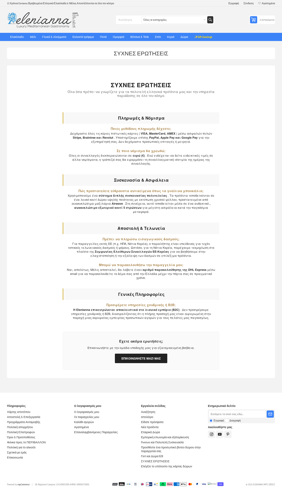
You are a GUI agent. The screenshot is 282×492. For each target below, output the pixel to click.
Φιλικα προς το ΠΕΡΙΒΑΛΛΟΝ (26, 442)
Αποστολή (270, 414)
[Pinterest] (228, 434)
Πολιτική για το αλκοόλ (21, 447)
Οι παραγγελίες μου (86, 417)
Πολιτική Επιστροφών (21, 432)
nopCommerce (23, 484)
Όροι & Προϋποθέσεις (21, 437)
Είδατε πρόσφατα (152, 422)
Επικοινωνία (15, 457)
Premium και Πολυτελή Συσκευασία (162, 442)
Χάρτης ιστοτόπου (18, 412)
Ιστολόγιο (147, 417)
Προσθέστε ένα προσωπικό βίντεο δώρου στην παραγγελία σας (171, 449)
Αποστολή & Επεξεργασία (23, 417)
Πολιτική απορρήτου (20, 427)
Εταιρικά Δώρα (150, 432)
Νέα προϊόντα (149, 427)
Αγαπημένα (81, 427)
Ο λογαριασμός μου (86, 412)
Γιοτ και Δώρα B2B (152, 456)
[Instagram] (211, 434)
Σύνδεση (248, 3)
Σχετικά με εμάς (17, 452)
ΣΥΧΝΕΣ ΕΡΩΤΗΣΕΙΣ (155, 461)
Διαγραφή (235, 420)
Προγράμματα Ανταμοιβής (23, 422)
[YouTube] (219, 434)
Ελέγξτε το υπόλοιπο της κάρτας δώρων (166, 466)
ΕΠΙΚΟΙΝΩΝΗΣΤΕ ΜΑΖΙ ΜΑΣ (141, 358)
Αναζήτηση (210, 19)
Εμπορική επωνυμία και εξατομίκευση (165, 437)
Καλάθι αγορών (84, 422)
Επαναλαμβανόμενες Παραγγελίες (96, 432)
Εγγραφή (233, 3)
